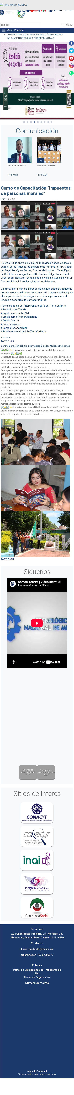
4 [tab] (34, 122)
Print (3, 199)
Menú (68, 24)
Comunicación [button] (37, 131)
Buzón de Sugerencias (37, 977)
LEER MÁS (13, 175)
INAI (37, 973)
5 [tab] (38, 122)
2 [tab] (27, 122)
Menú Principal (15, 30)
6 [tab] (41, 122)
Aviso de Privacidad (37, 1071)
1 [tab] (24, 122)
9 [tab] (51, 122)
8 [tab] (48, 122)
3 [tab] (31, 122)
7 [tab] (44, 122)
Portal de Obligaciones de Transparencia (37, 970)
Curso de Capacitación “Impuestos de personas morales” (36, 190)
